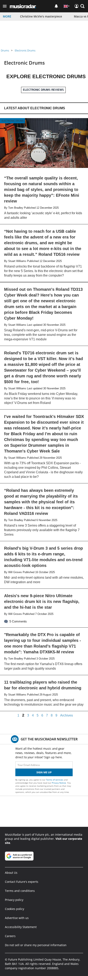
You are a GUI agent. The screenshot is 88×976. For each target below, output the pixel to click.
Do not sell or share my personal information (36, 945)
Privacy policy (14, 900)
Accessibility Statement (21, 927)
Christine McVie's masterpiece (41, 16)
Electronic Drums (25, 50)
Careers (10, 936)
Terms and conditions (20, 891)
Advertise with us (17, 918)
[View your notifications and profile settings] (56, 6)
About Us (11, 873)
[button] (5, 6)
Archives (66, 715)
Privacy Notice (59, 782)
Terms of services (55, 779)
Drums (5, 50)
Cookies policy (14, 909)
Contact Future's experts (21, 882)
